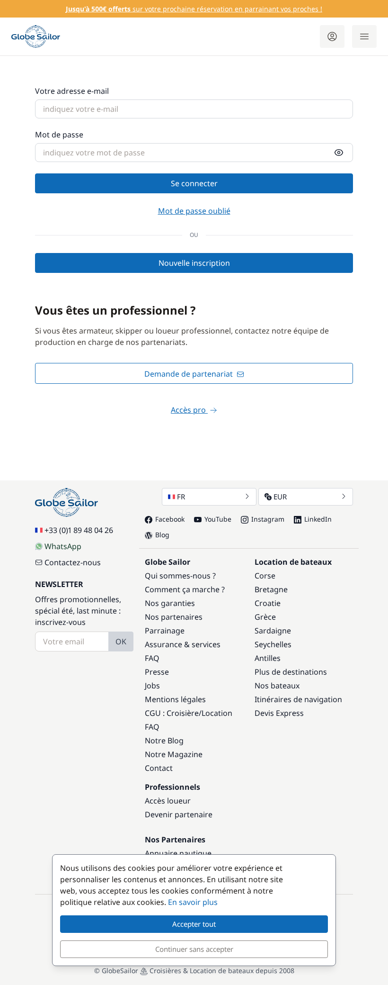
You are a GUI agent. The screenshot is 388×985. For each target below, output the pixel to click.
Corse (265, 575)
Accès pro (189, 410)
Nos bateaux (277, 685)
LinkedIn (318, 519)
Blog (162, 534)
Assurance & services (182, 644)
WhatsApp (62, 546)
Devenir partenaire (178, 814)
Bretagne (271, 589)
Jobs (152, 685)
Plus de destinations (291, 672)
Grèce (265, 617)
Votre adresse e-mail (72, 91)
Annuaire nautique (178, 853)
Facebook (170, 519)
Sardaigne (273, 630)
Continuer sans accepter (194, 949)
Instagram (267, 519)
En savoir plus (193, 902)
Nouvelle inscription (194, 263)
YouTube (217, 519)
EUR (280, 496)
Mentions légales (175, 699)
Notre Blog (164, 740)
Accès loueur (168, 800)
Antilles (268, 658)
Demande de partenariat (189, 374)
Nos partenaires (174, 617)
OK (120, 641)
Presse (157, 672)
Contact (159, 768)
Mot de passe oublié (194, 211)
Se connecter (194, 183)
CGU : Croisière (172, 713)
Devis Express (279, 713)
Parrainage (165, 630)
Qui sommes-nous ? (180, 575)
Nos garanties (170, 603)
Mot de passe (59, 134)
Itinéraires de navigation (298, 699)
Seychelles (273, 644)
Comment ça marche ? (185, 589)
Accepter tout (194, 924)
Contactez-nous (72, 562)
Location (217, 713)
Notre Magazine (174, 754)
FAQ (152, 658)
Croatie (268, 603)
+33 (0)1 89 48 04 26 (78, 530)
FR (181, 496)
